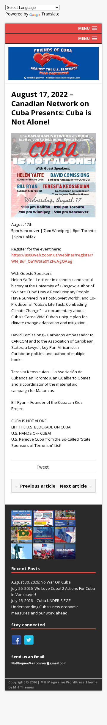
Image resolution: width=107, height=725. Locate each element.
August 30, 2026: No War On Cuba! (41, 582)
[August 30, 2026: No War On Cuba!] (21, 523)
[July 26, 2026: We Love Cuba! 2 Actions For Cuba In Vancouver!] (43, 523)
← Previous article (35, 486)
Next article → (76, 486)
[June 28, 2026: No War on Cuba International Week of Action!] (43, 539)
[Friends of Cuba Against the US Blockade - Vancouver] (53, 63)
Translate (50, 14)
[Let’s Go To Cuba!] (21, 539)
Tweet (43, 467)
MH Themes (23, 687)
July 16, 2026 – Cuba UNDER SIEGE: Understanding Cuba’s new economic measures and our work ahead (44, 607)
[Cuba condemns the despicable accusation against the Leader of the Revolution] (65, 556)
